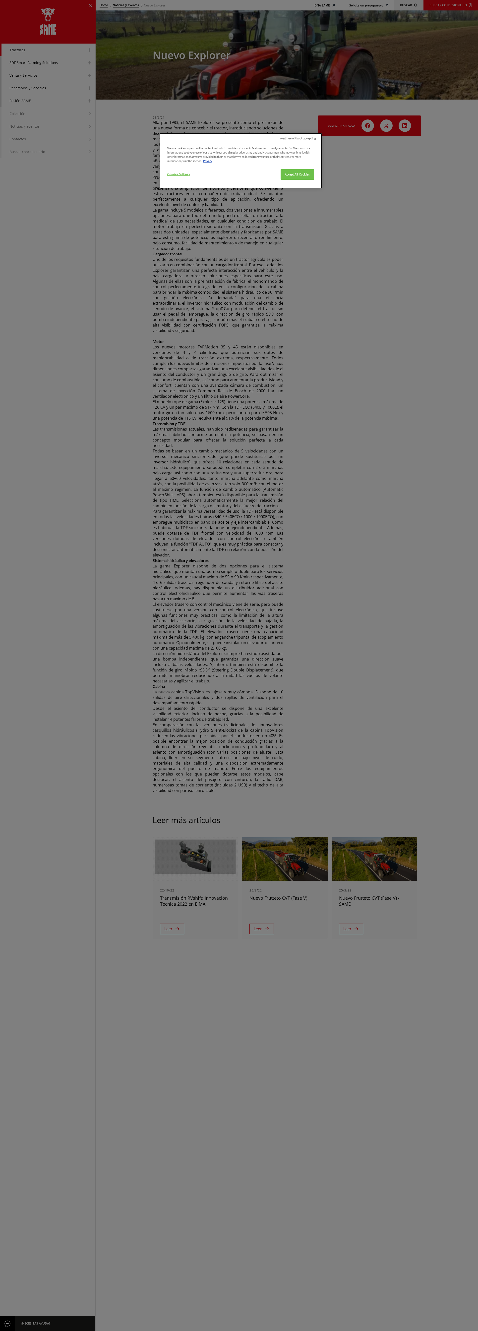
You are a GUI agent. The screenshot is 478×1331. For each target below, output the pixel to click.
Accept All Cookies (297, 174)
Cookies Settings (178, 174)
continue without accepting (298, 138)
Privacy (207, 161)
